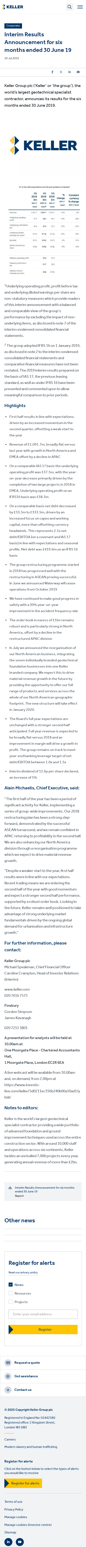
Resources (23, 1293)
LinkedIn (8, 1542)
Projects (21, 1302)
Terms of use (13, 1502)
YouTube (20, 1542)
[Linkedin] (69, 72)
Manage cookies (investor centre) (28, 1525)
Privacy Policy (13, 1510)
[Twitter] (61, 72)
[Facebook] (52, 72)
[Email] (78, 72)
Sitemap (10, 1532)
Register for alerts (25, 1483)
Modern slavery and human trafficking (30, 1447)
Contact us (23, 1389)
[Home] (12, 7)
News (19, 1285)
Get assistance (26, 1376)
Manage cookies (15, 1517)
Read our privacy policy (23, 1272)
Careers (10, 1440)
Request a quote (27, 1362)
